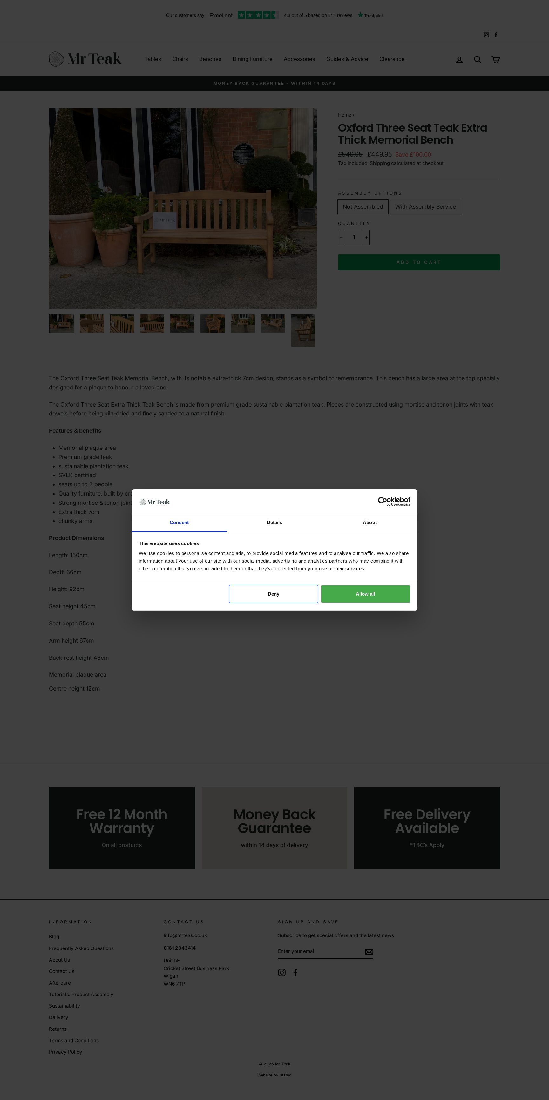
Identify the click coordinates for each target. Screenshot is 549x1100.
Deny (273, 594)
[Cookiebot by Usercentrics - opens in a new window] (382, 501)
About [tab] (370, 522)
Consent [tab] (179, 522)
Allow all (365, 594)
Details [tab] (274, 522)
